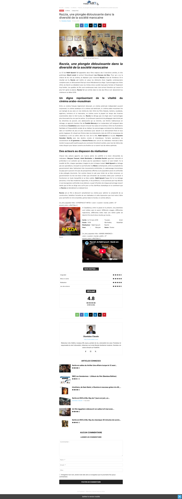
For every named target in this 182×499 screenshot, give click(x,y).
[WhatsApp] (77, 25)
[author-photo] (91, 334)
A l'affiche (73, 7)
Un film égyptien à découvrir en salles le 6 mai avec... (93, 409)
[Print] (100, 25)
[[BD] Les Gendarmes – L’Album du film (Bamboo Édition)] (65, 379)
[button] (62, 3)
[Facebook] (82, 25)
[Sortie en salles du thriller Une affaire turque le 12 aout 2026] (65, 368)
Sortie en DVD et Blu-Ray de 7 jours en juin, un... (91, 398)
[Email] (91, 25)
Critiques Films (75, 10)
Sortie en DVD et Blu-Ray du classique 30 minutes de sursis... (96, 420)
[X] (86, 25)
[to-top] (180, 496)
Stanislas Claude (66, 21)
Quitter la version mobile (91, 496)
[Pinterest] (104, 25)
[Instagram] (91, 351)
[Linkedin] (95, 25)
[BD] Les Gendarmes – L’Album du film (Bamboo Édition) (94, 376)
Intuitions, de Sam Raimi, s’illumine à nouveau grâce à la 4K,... (96, 387)
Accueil (61, 7)
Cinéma (67, 7)
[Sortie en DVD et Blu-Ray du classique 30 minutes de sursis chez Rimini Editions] (65, 423)
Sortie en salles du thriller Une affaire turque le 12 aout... (94, 365)
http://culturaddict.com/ (91, 339)
